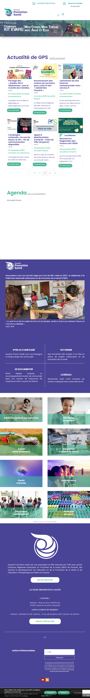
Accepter (50, 693)
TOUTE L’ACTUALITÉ (57, 58)
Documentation (14, 96)
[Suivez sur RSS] (47, 680)
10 (35, 173)
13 (50, 173)
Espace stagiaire (75, 3)
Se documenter (24, 369)
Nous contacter (45, 621)
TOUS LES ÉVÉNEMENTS (36, 194)
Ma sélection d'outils (46, 3)
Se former (66, 349)
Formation (72, 152)
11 (39, 173)
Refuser (63, 693)
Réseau (37, 99)
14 (55, 173)
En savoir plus (13, 110)
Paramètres (78, 693)
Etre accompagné (24, 349)
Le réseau (66, 374)
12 (44, 173)
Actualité (25, 94)
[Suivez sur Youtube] (43, 680)
